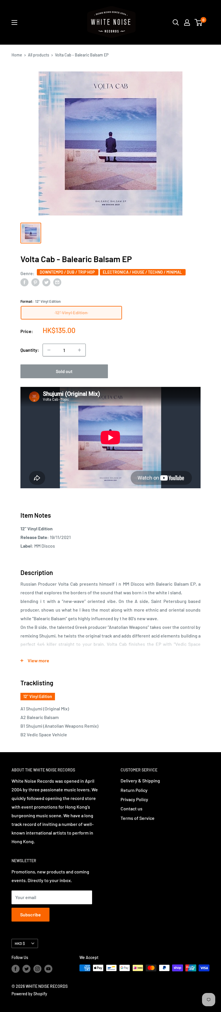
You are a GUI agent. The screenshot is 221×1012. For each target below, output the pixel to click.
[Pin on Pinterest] (35, 282)
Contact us (131, 808)
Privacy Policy (134, 799)
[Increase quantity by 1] (79, 350)
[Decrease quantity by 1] (49, 350)
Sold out (64, 371)
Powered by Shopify (29, 993)
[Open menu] (14, 22)
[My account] (187, 22)
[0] (198, 22)
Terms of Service (138, 818)
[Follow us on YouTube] (48, 968)
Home (17, 54)
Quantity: (29, 350)
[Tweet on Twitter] (46, 282)
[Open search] (176, 22)
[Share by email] (57, 282)
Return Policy (134, 790)
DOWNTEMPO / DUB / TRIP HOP (68, 272)
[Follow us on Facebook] (16, 968)
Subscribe (30, 914)
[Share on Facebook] (24, 282)
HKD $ (20, 943)
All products (38, 54)
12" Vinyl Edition (37, 696)
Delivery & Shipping (140, 780)
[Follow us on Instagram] (37, 968)
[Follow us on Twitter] (26, 968)
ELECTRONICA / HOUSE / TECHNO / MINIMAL (143, 272)
